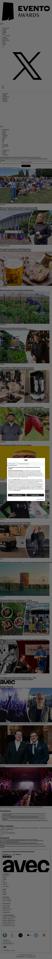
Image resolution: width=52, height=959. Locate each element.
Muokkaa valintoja (17, 495)
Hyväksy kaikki (35, 495)
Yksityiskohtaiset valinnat (23, 463)
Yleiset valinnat (12, 463)
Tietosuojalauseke (40, 499)
